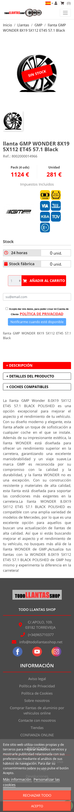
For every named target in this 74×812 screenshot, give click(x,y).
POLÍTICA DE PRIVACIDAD (41, 313)
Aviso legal (37, 678)
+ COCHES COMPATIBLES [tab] (27, 386)
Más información (17, 779)
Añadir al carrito (47, 280)
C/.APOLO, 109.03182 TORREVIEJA (40, 625)
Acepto (37, 806)
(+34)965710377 (41, 634)
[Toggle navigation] (65, 13)
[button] (48, 3)
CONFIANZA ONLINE (37, 735)
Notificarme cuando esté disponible (37, 322)
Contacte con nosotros (37, 720)
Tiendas (37, 727)
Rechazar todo (37, 795)
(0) (68, 3)
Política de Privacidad (37, 686)
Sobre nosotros (37, 700)
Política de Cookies (37, 693)
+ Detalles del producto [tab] (30, 376)
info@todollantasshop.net (40, 642)
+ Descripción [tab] (19, 365)
